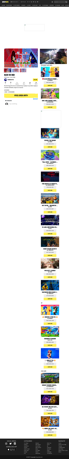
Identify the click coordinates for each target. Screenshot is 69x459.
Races (48, 444)
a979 (51, 408)
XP (40, 5)
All (47, 446)
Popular (60, 446)
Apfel (51, 206)
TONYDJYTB (10, 79)
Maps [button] (15, 1)
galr (51, 430)
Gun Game (12, 92)
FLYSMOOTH (50, 163)
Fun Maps (38, 450)
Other (48, 450)
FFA (25, 453)
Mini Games (38, 444)
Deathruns (10, 5)
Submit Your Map (62, 444)
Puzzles (25, 447)
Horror (52, 5)
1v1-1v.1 (50, 340)
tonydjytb (50, 250)
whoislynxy (50, 102)
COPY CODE (50, 85)
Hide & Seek (35, 5)
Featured (49, 447)
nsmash (50, 80)
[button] (38, 2)
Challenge (49, 451)
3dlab (51, 271)
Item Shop (60, 449)
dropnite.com (39, 457)
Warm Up (49, 443)
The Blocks (49, 453)
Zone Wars (58, 5)
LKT (51, 228)
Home (4, 5)
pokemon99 (50, 386)
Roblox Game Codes (63, 450)
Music (37, 449)
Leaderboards (61, 447)
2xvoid (50, 141)
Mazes (37, 451)
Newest (37, 443)
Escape (29, 5)
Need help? (35, 99)
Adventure (38, 453)
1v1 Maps (26, 443)
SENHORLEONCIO (50, 185)
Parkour (23, 5)
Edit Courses (17, 5)
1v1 (63, 5)
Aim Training (45, 5)
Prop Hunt (26, 450)
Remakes (49, 449)
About (59, 451)
